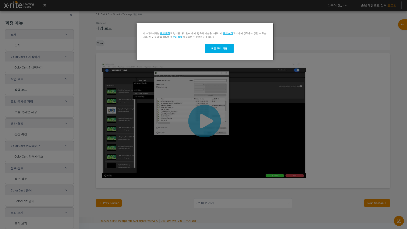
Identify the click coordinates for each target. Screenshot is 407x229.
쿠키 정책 (165, 33)
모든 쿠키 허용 (219, 48)
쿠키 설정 (228, 33)
